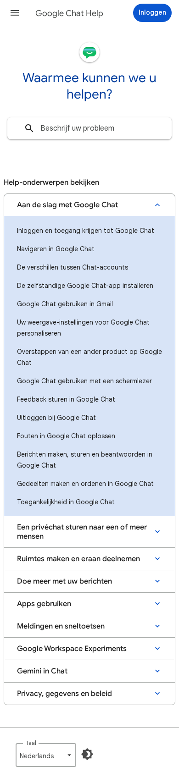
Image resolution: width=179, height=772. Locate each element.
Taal (30, 742)
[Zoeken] (29, 128)
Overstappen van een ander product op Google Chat (89, 357)
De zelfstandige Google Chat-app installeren (85, 285)
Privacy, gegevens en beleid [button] (64, 693)
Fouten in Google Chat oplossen (66, 436)
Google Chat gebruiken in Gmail (65, 304)
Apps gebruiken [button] (44, 603)
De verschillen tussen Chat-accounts (72, 267)
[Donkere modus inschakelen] (87, 754)
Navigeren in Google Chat (56, 249)
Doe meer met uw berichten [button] (64, 581)
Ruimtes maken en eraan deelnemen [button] (78, 558)
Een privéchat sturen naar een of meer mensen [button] (82, 532)
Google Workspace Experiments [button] (72, 648)
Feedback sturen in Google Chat (66, 399)
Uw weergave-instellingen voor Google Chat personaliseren (83, 327)
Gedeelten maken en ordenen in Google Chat (85, 484)
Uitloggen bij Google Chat (56, 418)
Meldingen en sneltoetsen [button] (61, 626)
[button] (15, 13)
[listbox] (46, 755)
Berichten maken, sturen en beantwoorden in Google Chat (84, 459)
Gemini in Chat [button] (42, 671)
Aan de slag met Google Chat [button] (67, 205)
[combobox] (89, 128)
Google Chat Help (69, 13)
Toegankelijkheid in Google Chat (66, 502)
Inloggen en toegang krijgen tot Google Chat (85, 230)
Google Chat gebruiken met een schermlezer (84, 381)
